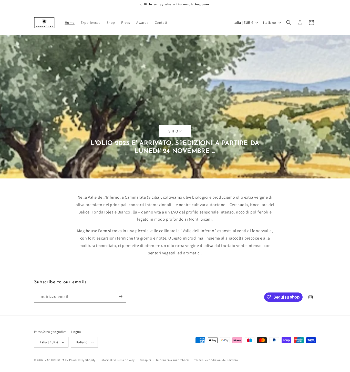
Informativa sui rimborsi (172, 360)
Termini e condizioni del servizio (216, 360)
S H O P (175, 130)
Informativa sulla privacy (117, 360)
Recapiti (145, 360)
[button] (288, 22)
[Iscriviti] (120, 296)
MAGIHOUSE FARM (57, 360)
